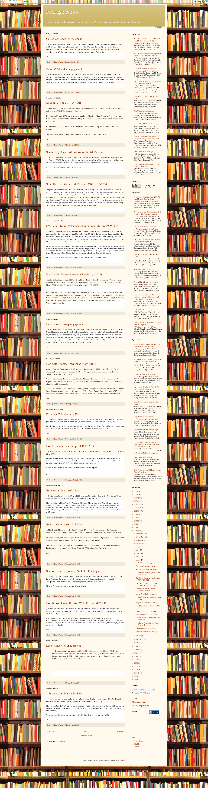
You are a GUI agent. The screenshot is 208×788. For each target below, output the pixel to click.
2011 (136, 653)
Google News (138, 741)
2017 (136, 521)
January (139, 642)
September (140, 543)
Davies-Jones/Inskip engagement (65, 324)
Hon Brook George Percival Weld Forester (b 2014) (76, 603)
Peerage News (62, 11)
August (139, 547)
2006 (136, 669)
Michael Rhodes (140, 702)
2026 (136, 491)
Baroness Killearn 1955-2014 (63, 490)
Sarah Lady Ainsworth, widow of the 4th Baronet (75, 152)
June (138, 553)
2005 (136, 673)
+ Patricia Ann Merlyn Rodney (64, 693)
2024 (136, 498)
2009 (136, 659)
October (139, 540)
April (138, 560)
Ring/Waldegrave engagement (144, 111)
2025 (136, 494)
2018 (136, 517)
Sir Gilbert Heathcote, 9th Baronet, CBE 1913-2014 (76, 184)
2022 (136, 504)
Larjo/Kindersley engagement (63, 645)
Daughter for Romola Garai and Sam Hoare (146, 97)
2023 (136, 501)
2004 (136, 676)
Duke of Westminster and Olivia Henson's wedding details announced (146, 137)
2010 (136, 656)
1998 (136, 679)
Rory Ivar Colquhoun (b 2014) (63, 414)
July (138, 550)
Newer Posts (51, 731)
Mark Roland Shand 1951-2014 (64, 103)
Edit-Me (137, 744)
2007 (136, 666)
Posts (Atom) (60, 741)
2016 (136, 524)
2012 (136, 650)
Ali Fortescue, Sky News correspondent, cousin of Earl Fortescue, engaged (147, 54)
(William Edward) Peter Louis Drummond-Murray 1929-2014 (82, 226)
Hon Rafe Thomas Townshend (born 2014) (71, 364)
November (140, 537)
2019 (136, 514)
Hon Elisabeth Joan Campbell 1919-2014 (70, 446)
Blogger (122, 760)
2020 (136, 511)
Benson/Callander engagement (64, 69)
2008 (136, 663)
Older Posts (120, 731)
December (140, 533)
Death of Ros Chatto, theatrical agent (146, 124)
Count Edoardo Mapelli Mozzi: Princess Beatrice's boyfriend (147, 165)
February (139, 639)
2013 (136, 646)
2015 (136, 527)
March (138, 636)
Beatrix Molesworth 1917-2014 (64, 524)
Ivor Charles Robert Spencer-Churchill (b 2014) (74, 274)
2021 (136, 508)
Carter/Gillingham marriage (143, 151)
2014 (136, 531)
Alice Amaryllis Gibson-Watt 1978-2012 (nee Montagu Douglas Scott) (147, 40)
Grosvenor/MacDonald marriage (145, 68)
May (138, 556)
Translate (148, 693)
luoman (107, 760)
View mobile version (85, 735)
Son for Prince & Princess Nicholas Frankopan (73, 571)
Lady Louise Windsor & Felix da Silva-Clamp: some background (147, 82)
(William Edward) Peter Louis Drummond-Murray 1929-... (146, 584)
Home (86, 731)
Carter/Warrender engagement (64, 39)
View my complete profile (141, 705)
